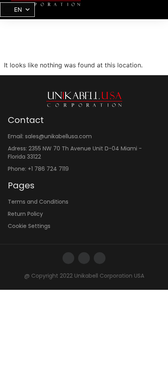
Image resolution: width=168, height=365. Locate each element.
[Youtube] (99, 258)
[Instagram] (84, 258)
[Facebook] (68, 258)
